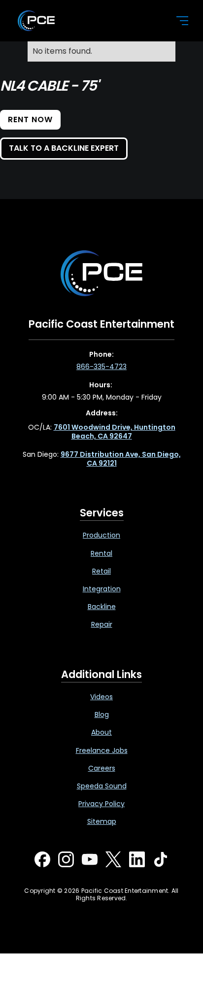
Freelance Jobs (102, 750)
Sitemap (101, 821)
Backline (102, 606)
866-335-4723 (101, 366)
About (101, 732)
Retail (101, 571)
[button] (176, 20)
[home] (89, 20)
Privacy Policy (101, 803)
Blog (102, 714)
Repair (101, 624)
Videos (101, 696)
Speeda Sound (102, 785)
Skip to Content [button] (48, 10)
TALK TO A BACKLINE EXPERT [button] (64, 148)
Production (101, 535)
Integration (102, 588)
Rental (101, 553)
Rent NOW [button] (30, 119)
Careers (101, 768)
